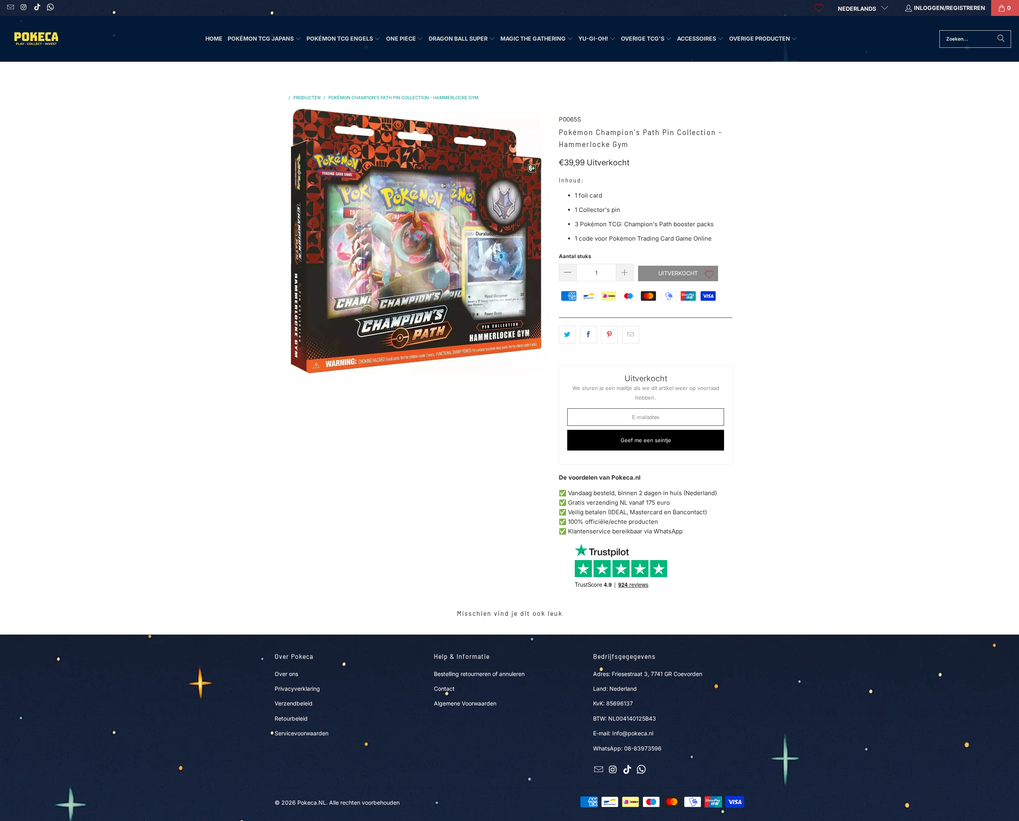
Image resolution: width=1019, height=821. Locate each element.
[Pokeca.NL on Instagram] (23, 7)
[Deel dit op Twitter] (567, 334)
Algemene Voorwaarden (465, 703)
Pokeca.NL (311, 802)
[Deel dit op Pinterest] (609, 334)
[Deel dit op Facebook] (588, 334)
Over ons (286, 673)
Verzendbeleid (293, 703)
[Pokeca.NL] (36, 39)
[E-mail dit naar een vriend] (630, 334)
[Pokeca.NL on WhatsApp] (50, 7)
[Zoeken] (1001, 39)
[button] (264, 39)
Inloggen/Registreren (949, 7)
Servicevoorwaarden (301, 733)
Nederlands (857, 8)
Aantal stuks (575, 256)
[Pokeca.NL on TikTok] (37, 7)
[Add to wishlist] (709, 275)
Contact (444, 688)
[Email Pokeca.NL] (10, 7)
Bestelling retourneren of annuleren (479, 673)
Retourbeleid (291, 718)
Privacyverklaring (297, 688)
